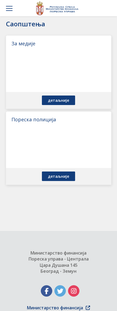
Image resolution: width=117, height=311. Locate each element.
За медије (23, 43)
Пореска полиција (33, 119)
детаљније (58, 100)
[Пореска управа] (58, 8)
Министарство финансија (55, 308)
